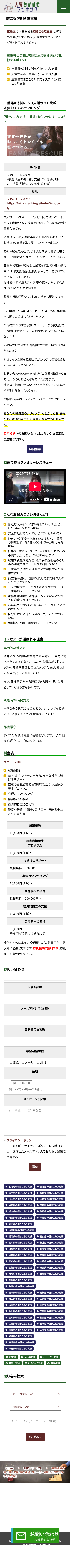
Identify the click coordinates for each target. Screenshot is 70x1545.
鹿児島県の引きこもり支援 (21, 1342)
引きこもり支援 (42, 31)
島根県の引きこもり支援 (51, 1292)
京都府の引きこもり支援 (51, 1267)
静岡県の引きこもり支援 (51, 1255)
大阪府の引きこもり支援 (20, 1273)
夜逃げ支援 (14, 1363)
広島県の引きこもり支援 (51, 1298)
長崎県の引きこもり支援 (51, 1323)
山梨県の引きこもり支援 (20, 1249)
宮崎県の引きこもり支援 (20, 1336)
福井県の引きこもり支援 (51, 1242)
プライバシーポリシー (20, 1140)
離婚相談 (55, 1363)
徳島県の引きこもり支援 (51, 1305)
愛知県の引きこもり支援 (20, 1261)
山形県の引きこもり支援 (51, 1199)
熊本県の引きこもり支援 (20, 1330)
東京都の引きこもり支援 (20, 1224)
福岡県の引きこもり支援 (51, 1317)
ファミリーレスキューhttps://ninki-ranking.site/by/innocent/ (34, 203)
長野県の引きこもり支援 (51, 1249)
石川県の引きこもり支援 (20, 1242)
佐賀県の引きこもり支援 (20, 1323)
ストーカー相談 (50, 1357)
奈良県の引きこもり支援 (20, 1280)
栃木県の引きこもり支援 (20, 1211)
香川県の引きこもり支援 (20, 1311)
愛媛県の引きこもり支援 (51, 1311)
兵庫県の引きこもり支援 (51, 1273)
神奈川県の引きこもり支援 (21, 1230)
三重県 (11, 31)
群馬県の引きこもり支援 (51, 1211)
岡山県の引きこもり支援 (20, 1298)
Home (9, 1468)
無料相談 (35, 449)
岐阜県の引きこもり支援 (20, 1255)
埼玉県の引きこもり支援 (20, 1217)
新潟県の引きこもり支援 (20, 1236)
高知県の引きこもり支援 (20, 1317)
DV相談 (12, 1357)
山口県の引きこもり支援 (20, 1305)
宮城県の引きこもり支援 (51, 1192)
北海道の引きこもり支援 (20, 1186)
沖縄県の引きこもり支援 (20, 1348)
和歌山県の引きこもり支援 (21, 1286)
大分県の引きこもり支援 (51, 1330)
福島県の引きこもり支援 (20, 1205)
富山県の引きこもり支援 (51, 1236)
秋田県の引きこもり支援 (20, 1199)
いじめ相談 (29, 1357)
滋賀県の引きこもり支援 (20, 1267)
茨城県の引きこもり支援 (51, 1205)
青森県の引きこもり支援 (51, 1186)
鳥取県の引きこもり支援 (20, 1292)
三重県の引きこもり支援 (51, 1261)
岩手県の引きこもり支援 (20, 1192)
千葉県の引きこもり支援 (51, 1217)
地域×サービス (32, 1468)
